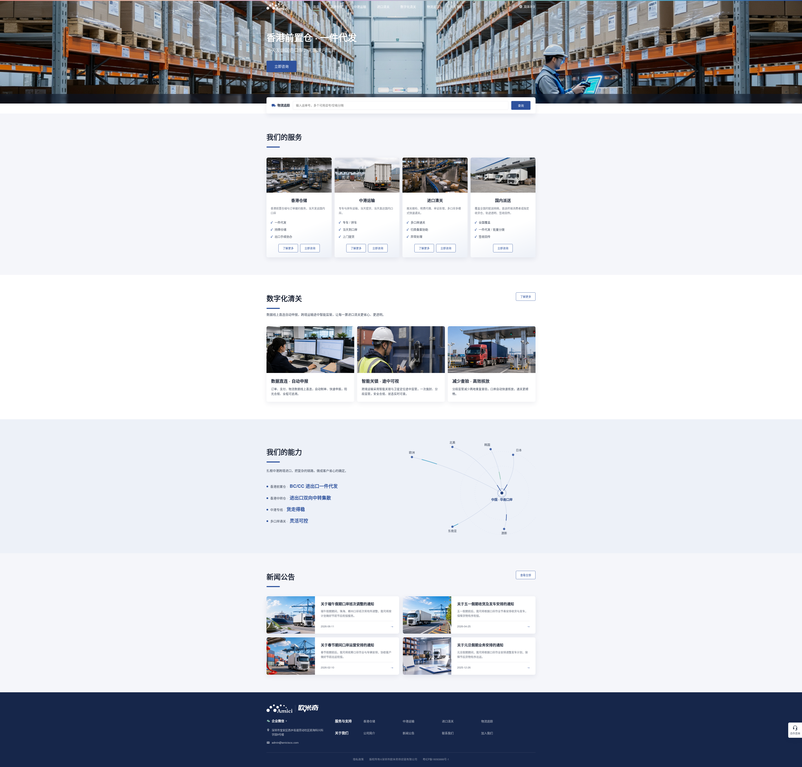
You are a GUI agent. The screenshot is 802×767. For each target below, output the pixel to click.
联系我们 (448, 733)
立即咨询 (281, 66)
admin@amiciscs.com (285, 742)
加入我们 (487, 733)
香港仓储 (336, 6)
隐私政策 (358, 759)
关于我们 (456, 6)
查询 (521, 105)
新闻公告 (408, 733)
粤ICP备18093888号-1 (436, 759)
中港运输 (360, 6)
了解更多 (288, 248)
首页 (316, 6)
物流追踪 (433, 6)
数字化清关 (408, 6)
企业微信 (278, 721)
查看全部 (525, 575)
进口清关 (383, 6)
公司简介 (369, 733)
